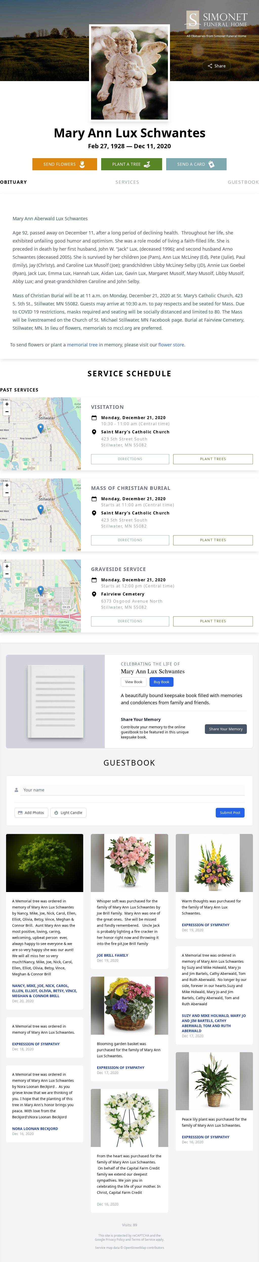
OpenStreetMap (135, 1248)
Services (127, 182)
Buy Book (161, 681)
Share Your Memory (226, 729)
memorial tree (82, 345)
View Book (133, 681)
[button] (40, 428)
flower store (171, 345)
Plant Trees (213, 458)
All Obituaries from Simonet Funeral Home (216, 36)
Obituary (13, 182)
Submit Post (230, 812)
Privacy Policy (115, 1239)
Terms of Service (143, 1239)
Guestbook (243, 182)
